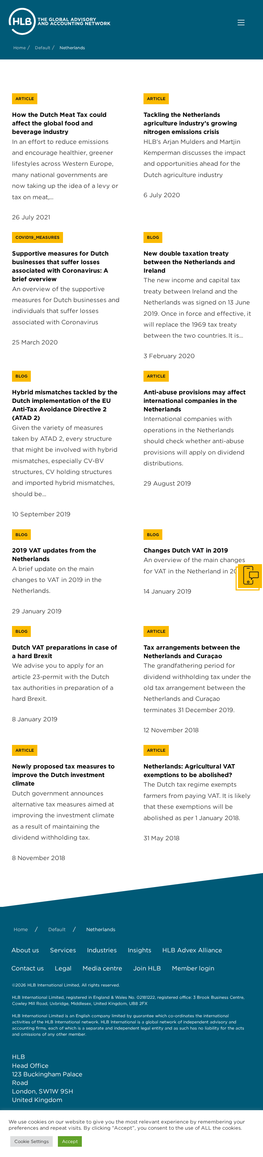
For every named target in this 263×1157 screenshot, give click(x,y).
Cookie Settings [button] (31, 1141)
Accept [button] (70, 1141)
